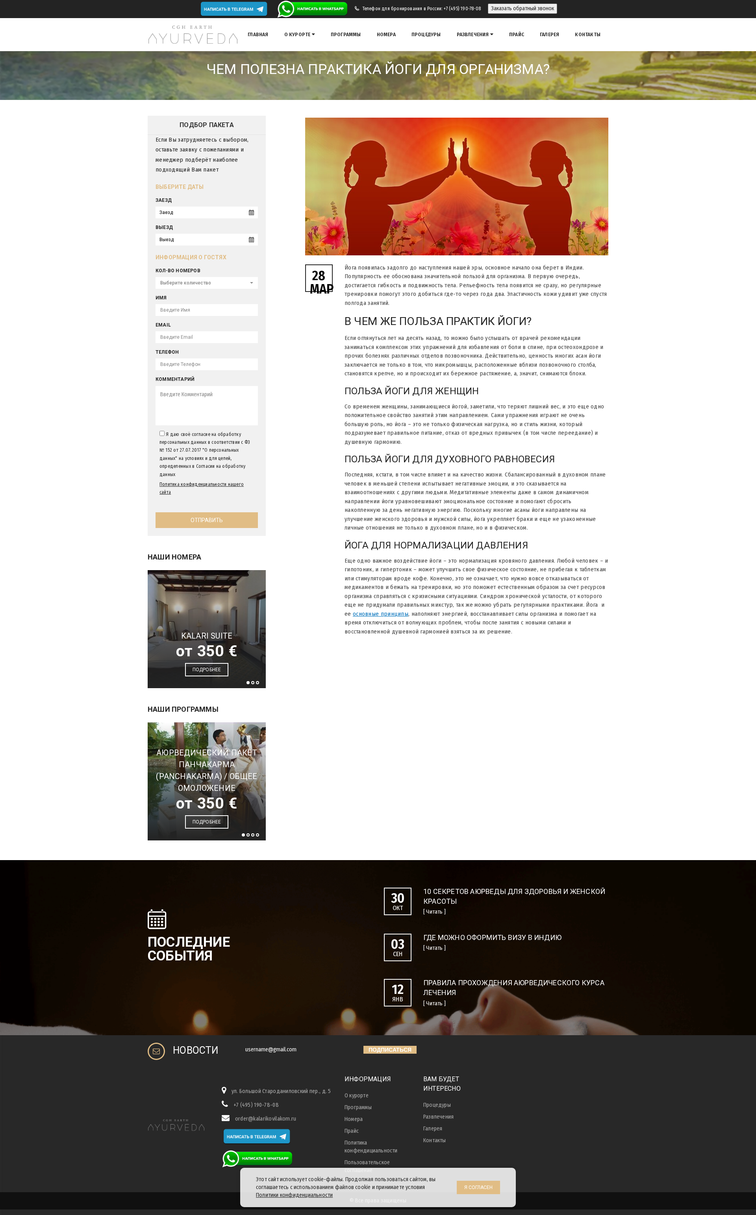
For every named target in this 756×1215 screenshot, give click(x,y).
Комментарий (175, 379)
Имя (161, 298)
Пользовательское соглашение (367, 1166)
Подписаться (390, 1050)
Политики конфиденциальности (294, 1195)
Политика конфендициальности (371, 1146)
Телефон (167, 352)
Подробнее (207, 669)
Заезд (164, 200)
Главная (258, 34)
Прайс (516, 34)
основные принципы (380, 613)
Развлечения (473, 34)
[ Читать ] (434, 911)
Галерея (549, 34)
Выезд (164, 227)
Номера (386, 34)
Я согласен (478, 1187)
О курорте (298, 34)
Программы (346, 34)
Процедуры (426, 34)
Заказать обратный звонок (522, 8)
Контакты (587, 34)
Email (163, 325)
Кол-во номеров (178, 270)
